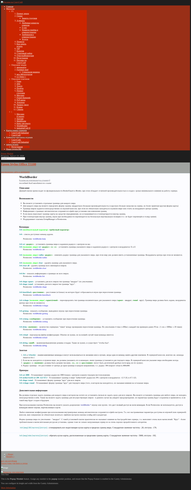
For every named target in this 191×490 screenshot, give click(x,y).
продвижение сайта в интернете (15, 172)
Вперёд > (10, 456)
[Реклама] (12, 2)
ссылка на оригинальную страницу (34, 180)
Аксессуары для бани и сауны (14, 463)
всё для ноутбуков (9, 461)
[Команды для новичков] (12, 472)
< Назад (9, 454)
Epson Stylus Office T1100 (18, 164)
